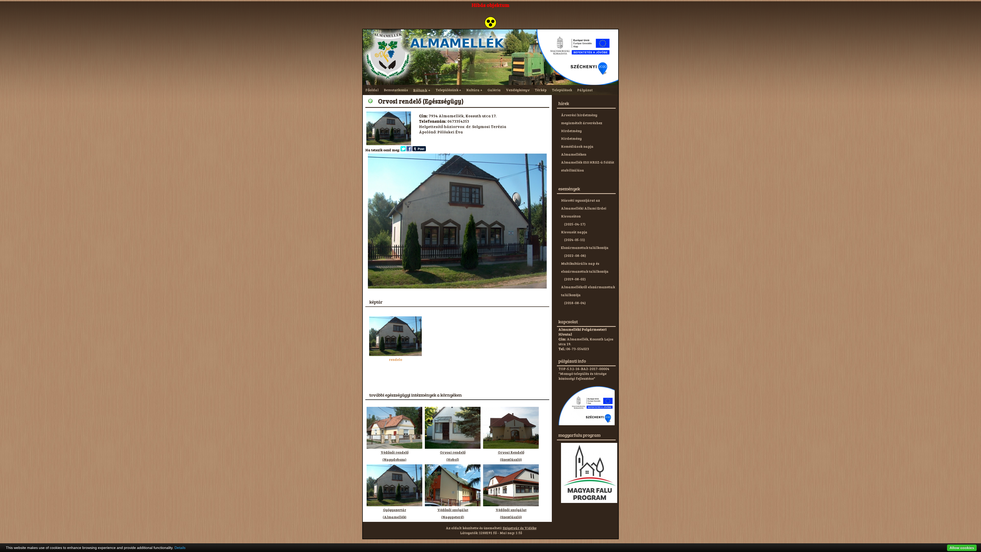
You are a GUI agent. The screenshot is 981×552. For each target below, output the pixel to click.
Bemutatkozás (396, 89)
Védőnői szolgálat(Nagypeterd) (452, 513)
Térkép (541, 89)
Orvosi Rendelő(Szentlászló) (511, 456)
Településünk (447, 89)
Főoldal (372, 89)
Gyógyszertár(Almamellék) (394, 513)
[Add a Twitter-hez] (403, 149)
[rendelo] (395, 354)
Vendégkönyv (518, 89)
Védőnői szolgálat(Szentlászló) (511, 513)
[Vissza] (370, 101)
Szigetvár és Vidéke (519, 527)
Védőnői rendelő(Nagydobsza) (394, 456)
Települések (562, 89)
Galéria (494, 89)
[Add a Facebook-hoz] (409, 149)
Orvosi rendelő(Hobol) (452, 456)
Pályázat (585, 89)
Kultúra (473, 89)
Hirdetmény (571, 130)
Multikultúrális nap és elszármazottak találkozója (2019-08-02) (585, 271)
